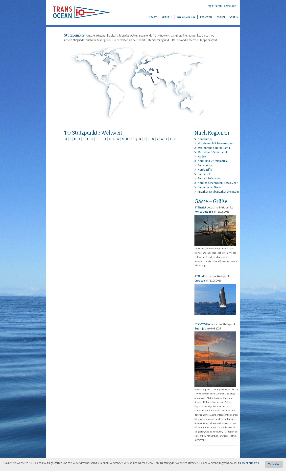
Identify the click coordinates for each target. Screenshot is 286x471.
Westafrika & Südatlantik (213, 152)
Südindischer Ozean (209, 187)
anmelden (230, 6)
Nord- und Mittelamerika (213, 161)
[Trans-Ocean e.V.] (80, 12)
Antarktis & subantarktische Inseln (218, 191)
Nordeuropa (205, 139)
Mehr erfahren (250, 463)
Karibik (202, 156)
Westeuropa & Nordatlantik (214, 148)
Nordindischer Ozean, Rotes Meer (218, 183)
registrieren (215, 6)
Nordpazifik (205, 169)
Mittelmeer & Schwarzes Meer (216, 143)
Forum (220, 17)
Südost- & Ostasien (209, 178)
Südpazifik (204, 174)
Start (153, 17)
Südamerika (205, 165)
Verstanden (273, 464)
